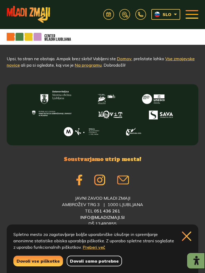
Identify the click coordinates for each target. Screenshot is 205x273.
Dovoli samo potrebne (94, 261)
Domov (124, 58)
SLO (167, 14)
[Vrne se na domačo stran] (28, 14)
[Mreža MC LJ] (81, 130)
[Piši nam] (123, 180)
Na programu (88, 65)
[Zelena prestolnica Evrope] (106, 97)
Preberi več (94, 247)
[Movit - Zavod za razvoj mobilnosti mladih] (110, 114)
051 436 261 (107, 211)
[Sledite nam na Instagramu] (99, 180)
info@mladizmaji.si (102, 217)
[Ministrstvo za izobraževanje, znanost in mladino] (52, 114)
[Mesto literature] (153, 97)
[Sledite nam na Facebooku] (79, 180)
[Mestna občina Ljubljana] (55, 97)
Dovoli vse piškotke (38, 261)
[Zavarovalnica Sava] (161, 114)
